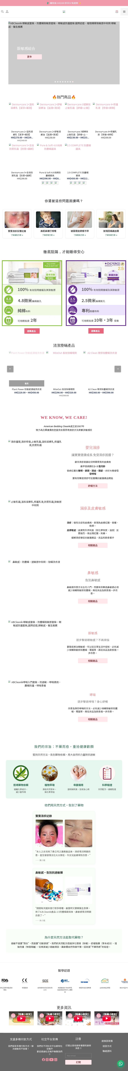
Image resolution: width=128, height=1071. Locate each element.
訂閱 (78, 1062)
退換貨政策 (107, 1040)
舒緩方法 (93, 485)
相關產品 (93, 545)
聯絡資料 (107, 1051)
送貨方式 (107, 1046)
